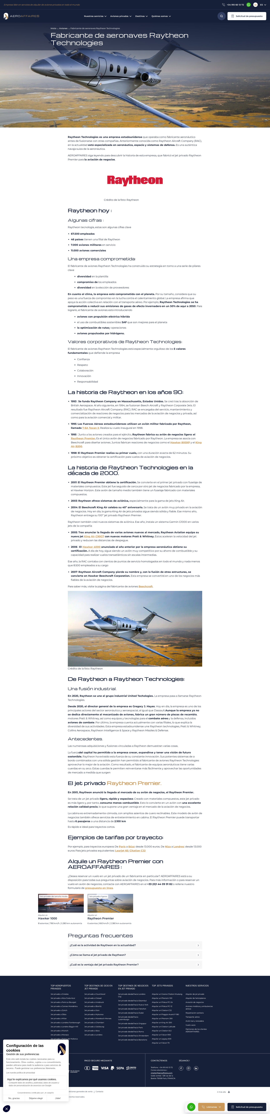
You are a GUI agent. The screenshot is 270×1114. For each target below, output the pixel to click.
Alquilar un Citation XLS (162, 1031)
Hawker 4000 (91, 546)
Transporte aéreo (193, 1017)
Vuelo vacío (190, 1025)
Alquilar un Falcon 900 (161, 1035)
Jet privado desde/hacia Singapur (132, 1023)
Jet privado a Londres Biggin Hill (64, 1027)
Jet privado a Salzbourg (94, 1027)
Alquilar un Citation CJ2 (162, 1010)
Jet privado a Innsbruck (94, 1002)
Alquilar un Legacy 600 (161, 1039)
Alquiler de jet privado (195, 994)
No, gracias (14, 1098)
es (261, 4)
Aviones (63, 28)
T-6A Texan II (90, 427)
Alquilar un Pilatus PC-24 (162, 1002)
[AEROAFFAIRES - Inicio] (21, 16)
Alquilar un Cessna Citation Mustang (167, 994)
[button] (247, 16)
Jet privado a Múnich (59, 1031)
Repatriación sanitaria (195, 1013)
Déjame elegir (36, 1098)
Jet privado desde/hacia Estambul (132, 1001)
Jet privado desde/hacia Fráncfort (132, 1009)
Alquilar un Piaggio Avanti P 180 (165, 1014)
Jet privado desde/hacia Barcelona (132, 1040)
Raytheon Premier (83, 438)
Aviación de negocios (195, 1002)
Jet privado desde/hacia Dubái (131, 1013)
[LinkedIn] (255, 5)
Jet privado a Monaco (60, 1035)
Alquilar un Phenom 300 (162, 1018)
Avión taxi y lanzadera (195, 1021)
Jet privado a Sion (91, 1010)
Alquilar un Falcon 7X (161, 1043)
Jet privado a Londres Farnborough (65, 1022)
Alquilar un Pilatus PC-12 (162, 1006)
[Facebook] (181, 1068)
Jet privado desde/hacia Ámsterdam (133, 1036)
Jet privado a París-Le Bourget (63, 1002)
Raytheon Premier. (134, 782)
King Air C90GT (94, 536)
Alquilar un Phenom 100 (162, 998)
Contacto (99, 1091)
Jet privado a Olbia (58, 1014)
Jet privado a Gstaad (92, 998)
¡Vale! (58, 1098)
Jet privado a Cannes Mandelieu (64, 1006)
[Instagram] (188, 1068)
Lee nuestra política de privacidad (20, 1073)
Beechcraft (146, 586)
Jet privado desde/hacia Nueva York (133, 1005)
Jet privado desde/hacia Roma (131, 1032)
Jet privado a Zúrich (59, 1010)
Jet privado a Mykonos (93, 1014)
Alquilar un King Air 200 (162, 1022)
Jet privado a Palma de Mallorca (64, 1039)
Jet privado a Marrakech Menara (97, 1018)
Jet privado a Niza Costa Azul (63, 998)
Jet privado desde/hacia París (130, 1027)
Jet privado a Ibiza (92, 1031)
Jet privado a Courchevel (94, 994)
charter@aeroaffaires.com (161, 1073)
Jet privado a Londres (93, 1035)
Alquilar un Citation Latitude (163, 1027)
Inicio (53, 28)
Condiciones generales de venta (78, 1091)
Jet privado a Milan (59, 1018)
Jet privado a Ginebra (59, 994)
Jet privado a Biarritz (93, 1006)
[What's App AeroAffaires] (248, 5)
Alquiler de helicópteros (196, 998)
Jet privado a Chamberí (94, 1022)
